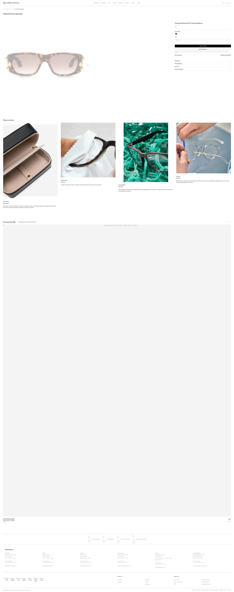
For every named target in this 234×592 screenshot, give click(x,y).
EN (223, 2)
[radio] (176, 34)
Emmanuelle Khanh (12, 14)
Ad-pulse (28, 590)
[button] (203, 49)
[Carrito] (230, 2)
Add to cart (203, 46)
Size (176, 36)
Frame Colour (177, 31)
